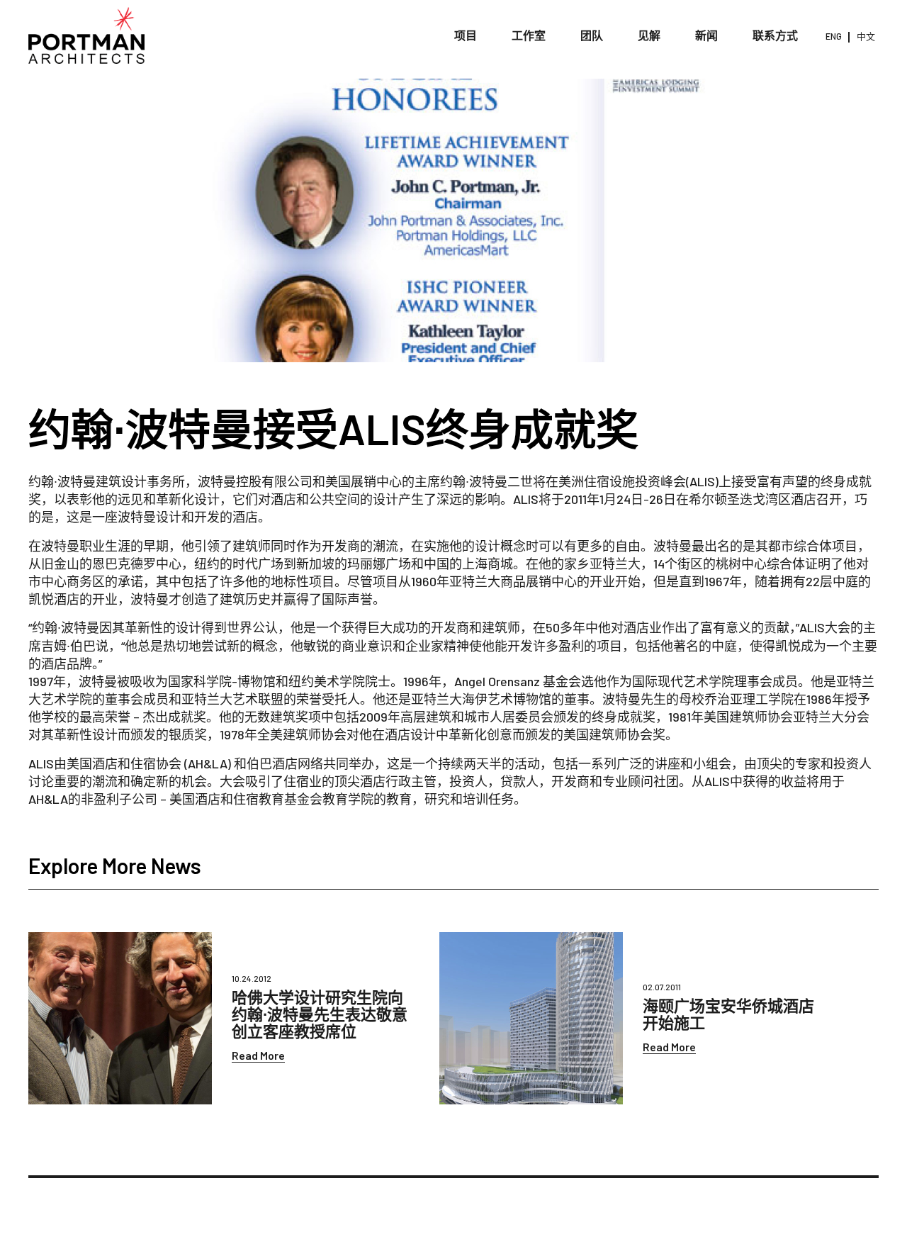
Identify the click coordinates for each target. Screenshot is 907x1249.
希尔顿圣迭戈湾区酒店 (752, 499)
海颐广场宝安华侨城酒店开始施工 (728, 1013)
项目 (465, 35)
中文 (866, 36)
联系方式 (775, 35)
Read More (258, 1055)
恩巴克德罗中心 (136, 563)
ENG (834, 36)
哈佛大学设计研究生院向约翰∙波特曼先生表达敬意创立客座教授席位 (319, 1013)
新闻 (706, 35)
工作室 (529, 35)
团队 (591, 35)
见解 (649, 35)
